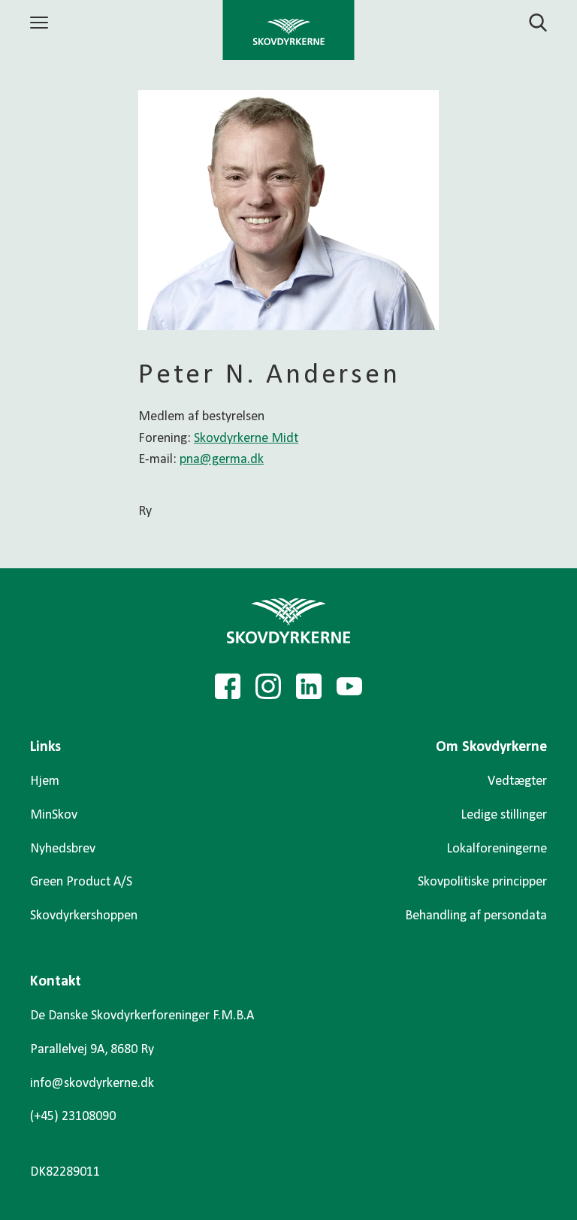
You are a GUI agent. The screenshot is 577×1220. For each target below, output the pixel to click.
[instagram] (268, 686)
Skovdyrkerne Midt (246, 438)
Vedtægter (517, 781)
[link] (289, 30)
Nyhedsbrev (62, 849)
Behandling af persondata (476, 916)
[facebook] (227, 686)
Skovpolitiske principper (482, 882)
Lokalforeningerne (496, 849)
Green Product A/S (81, 882)
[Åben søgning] (529, 23)
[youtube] (349, 686)
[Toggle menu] (41, 22)
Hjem (44, 781)
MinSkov (53, 815)
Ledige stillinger (504, 815)
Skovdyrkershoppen (83, 916)
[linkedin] (308, 686)
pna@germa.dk (222, 460)
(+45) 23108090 (73, 1117)
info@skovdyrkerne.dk (92, 1083)
